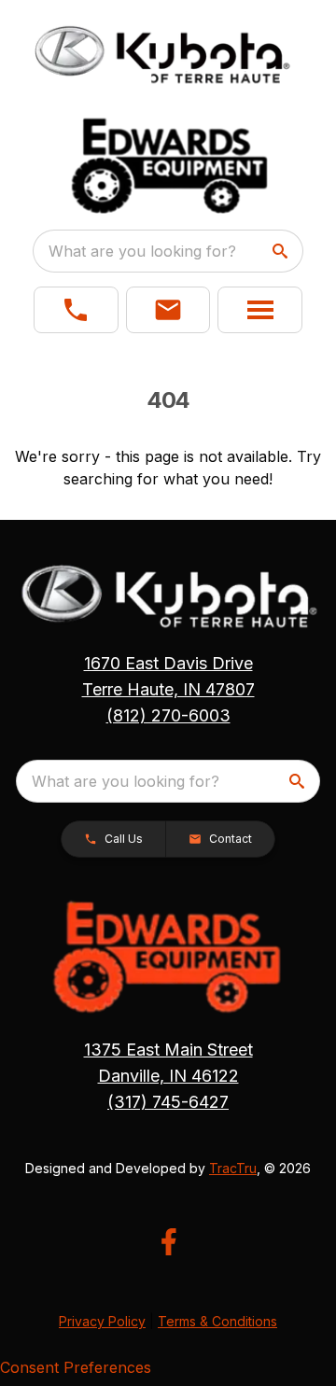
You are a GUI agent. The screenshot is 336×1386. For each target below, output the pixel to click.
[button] (76, 310)
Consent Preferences (75, 1367)
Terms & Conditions (217, 1321)
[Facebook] (168, 1242)
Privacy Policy (102, 1321)
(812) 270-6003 (168, 715)
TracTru (233, 1168)
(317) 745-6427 (168, 1102)
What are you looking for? (142, 251)
